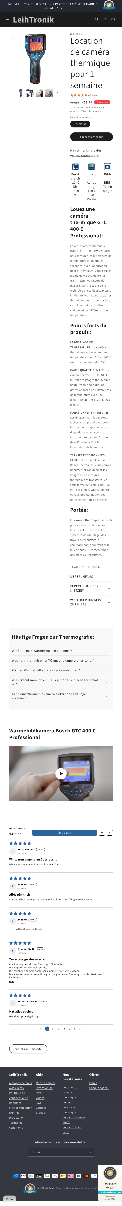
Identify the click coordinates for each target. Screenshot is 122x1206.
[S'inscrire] (90, 1152)
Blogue (40, 1112)
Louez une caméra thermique (69, 1092)
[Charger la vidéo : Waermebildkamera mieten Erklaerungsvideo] (61, 773)
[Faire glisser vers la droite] (57, 93)
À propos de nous (20, 1083)
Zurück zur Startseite (28, 1049)
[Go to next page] (80, 1029)
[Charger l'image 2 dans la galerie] (30, 93)
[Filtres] (102, 833)
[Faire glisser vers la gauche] (12, 93)
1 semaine (80, 124)
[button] (8, 19)
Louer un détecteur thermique (69, 1107)
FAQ (38, 1103)
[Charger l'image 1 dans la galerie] (21, 93)
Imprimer (15, 1103)
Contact (41, 1108)
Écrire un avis (64, 832)
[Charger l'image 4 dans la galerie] (49, 93)
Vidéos (40, 1098)
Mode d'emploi (45, 1083)
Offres (93, 1083)
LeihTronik (50, 1188)
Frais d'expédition (95, 107)
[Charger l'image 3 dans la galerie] (39, 93)
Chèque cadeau (99, 1088)
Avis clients (16, 1088)
